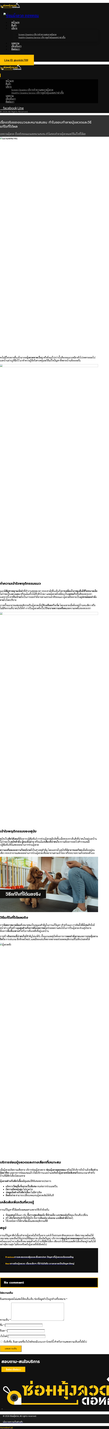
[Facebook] (2, 1408)
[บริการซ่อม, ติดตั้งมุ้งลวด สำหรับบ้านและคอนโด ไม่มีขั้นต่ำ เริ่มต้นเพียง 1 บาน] (10, 6)
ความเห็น (5, 1319)
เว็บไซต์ (3, 1336)
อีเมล (3, 1330)
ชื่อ (2, 1325)
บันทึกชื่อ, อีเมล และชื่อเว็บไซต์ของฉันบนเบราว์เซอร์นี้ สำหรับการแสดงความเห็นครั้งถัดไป (45, 1341)
